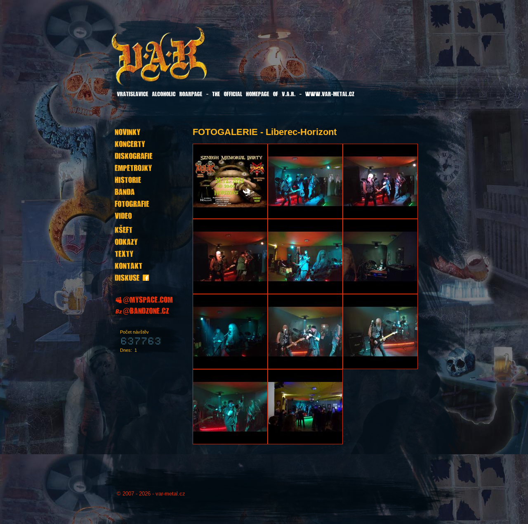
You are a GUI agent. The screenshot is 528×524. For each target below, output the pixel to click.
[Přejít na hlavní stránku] (180, 61)
